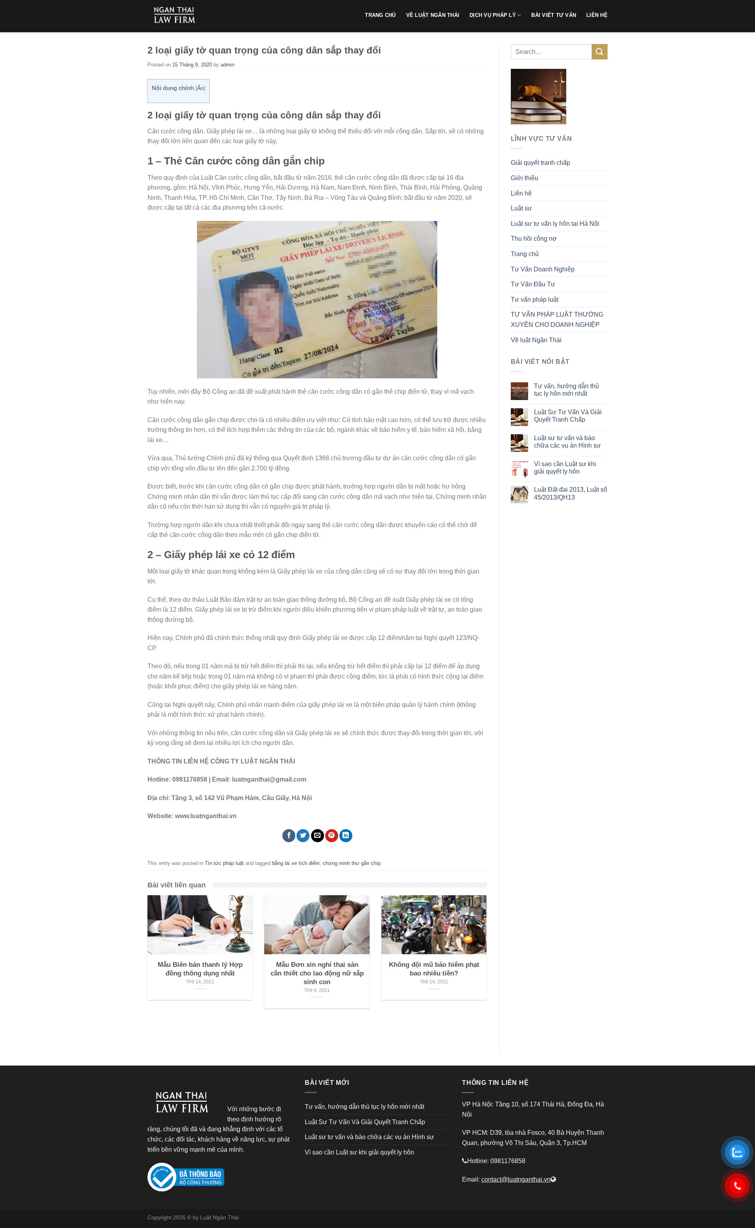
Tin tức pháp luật (224, 863)
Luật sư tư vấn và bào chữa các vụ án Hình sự (567, 442)
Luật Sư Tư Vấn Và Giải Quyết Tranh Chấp (568, 416)
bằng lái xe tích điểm (296, 863)
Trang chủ (525, 254)
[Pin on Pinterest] (331, 835)
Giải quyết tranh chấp (540, 162)
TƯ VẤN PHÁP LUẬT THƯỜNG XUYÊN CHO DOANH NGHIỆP (557, 319)
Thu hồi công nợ (534, 238)
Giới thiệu (524, 178)
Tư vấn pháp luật (534, 299)
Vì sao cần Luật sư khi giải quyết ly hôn (565, 468)
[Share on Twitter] (302, 835)
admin (227, 65)
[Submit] (600, 51)
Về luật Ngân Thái (536, 340)
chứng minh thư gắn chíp (352, 863)
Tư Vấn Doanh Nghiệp (543, 269)
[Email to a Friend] (317, 835)
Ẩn (200, 88)
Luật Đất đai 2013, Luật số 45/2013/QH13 (570, 493)
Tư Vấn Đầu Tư (533, 284)
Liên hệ (521, 193)
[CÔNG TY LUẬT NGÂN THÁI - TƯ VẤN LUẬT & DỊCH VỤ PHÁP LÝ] (176, 16)
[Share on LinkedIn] (345, 835)
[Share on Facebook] (288, 835)
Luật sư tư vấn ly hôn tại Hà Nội (555, 223)
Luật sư (521, 208)
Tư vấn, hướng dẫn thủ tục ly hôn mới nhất (566, 390)
